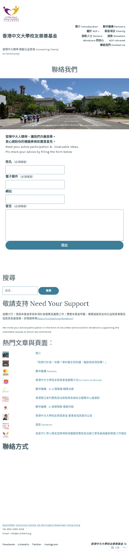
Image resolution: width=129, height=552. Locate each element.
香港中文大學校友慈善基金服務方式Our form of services (69, 380)
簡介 (38, 353)
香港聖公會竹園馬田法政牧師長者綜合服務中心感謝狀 (68, 397)
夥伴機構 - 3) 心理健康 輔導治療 (55, 389)
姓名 (17, 162)
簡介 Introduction (86, 27)
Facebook (9, 544)
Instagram (51, 544)
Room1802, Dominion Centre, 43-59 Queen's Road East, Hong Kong (41, 525)
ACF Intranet (117, 41)
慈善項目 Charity (115, 31)
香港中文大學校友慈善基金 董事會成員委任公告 (64, 415)
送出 (64, 245)
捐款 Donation (116, 36)
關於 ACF (92, 31)
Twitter (36, 544)
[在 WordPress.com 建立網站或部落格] (125, 543)
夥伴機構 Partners (114, 27)
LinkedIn (23, 544)
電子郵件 (20, 176)
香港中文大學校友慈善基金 (30, 36)
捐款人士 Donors (92, 36)
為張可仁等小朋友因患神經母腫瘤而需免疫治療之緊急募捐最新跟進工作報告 (81, 433)
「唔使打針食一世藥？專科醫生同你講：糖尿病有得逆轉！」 (72, 362)
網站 (9, 191)
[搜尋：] (20, 290)
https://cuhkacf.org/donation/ (55, 318)
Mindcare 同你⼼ (93, 41)
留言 (17, 206)
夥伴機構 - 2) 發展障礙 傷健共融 (55, 406)
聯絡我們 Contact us (112, 45)
